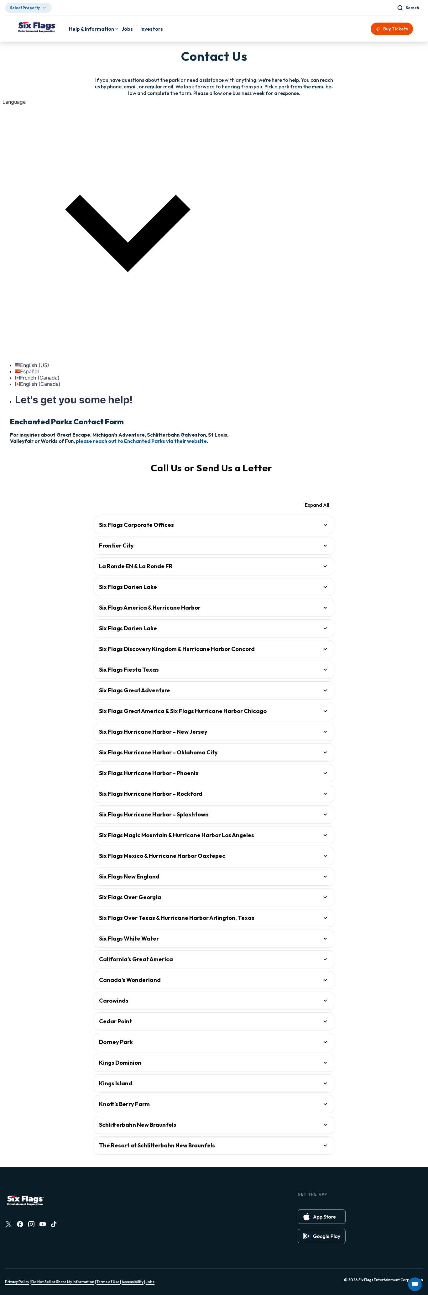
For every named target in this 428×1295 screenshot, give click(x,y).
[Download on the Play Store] (322, 1236)
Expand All (317, 505)
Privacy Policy (17, 1281)
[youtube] (42, 1224)
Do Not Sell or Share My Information (62, 1281)
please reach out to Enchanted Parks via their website (141, 441)
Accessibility (133, 1281)
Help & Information (91, 29)
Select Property (25, 7)
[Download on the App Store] (322, 1216)
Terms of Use (108, 1281)
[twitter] (9, 1224)
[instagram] (31, 1224)
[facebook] (20, 1224)
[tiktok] (54, 1224)
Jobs (150, 1281)
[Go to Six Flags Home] (37, 28)
